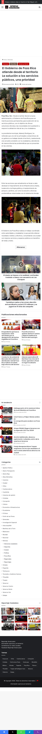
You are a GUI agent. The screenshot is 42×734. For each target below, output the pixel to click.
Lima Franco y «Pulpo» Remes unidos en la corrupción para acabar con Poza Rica (27, 420)
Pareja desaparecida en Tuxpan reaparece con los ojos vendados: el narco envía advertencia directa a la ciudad (27, 449)
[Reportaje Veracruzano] (13, 7)
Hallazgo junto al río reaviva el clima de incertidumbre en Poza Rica (27, 409)
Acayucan (5, 658)
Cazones (5, 480)
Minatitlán (34, 662)
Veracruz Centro (8, 586)
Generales (6, 519)
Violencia (5, 672)
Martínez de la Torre (9, 528)
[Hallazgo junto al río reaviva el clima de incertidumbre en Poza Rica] (7, 411)
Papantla (5, 568)
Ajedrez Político (7, 468)
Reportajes (7, 562)
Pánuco (34, 665)
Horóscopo (26, 662)
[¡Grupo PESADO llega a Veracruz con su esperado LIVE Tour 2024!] (7, 431)
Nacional (5, 537)
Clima (4, 486)
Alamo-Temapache (9, 471)
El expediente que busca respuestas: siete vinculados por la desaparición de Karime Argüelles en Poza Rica (10, 335)
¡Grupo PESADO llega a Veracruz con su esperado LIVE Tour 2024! (27, 429)
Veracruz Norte (23, 64)
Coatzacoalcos (7, 489)
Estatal (6, 550)
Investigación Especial (10, 522)
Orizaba (5, 565)
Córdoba (5, 498)
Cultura (5, 504)
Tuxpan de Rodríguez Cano (17, 668)
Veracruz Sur (7, 592)
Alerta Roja (6, 474)
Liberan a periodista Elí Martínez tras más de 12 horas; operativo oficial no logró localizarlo (30, 360)
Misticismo (6, 531)
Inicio (5, 59)
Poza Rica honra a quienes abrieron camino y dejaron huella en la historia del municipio (31, 334)
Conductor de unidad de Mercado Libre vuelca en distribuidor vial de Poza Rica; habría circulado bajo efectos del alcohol (10, 360)
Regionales (7, 559)
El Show (5, 513)
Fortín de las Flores (9, 516)
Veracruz (21, 247)
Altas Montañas (8, 477)
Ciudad (5, 483)
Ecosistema (6, 510)
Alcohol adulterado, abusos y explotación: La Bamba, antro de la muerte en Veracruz (26, 439)
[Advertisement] (21, 34)
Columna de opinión (9, 495)
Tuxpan (5, 580)
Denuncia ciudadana (10, 544)
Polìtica (6, 553)
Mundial (5, 534)
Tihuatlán (6, 577)
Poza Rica (13, 64)
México (5, 665)
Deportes (7, 547)
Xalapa (5, 595)
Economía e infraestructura (11, 507)
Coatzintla (6, 492)
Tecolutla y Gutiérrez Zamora (12, 574)
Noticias (10, 59)
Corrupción (6, 501)
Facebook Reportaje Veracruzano (11, 647)
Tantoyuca (6, 571)
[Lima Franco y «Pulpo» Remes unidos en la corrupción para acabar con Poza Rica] (7, 419)
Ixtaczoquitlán (7, 525)
